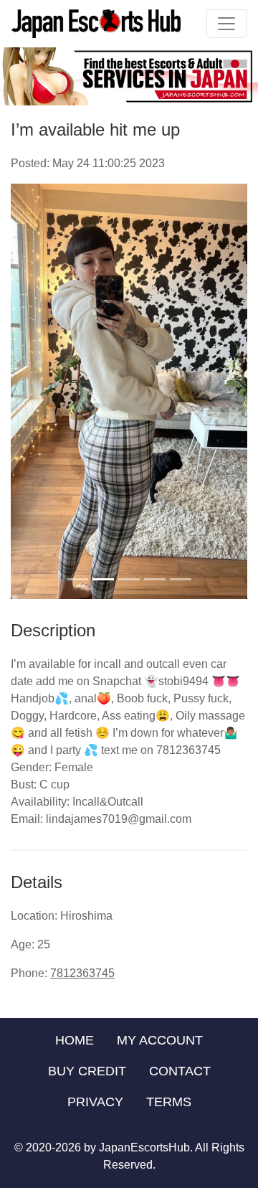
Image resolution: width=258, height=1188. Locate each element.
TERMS (168, 1102)
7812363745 (82, 973)
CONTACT (180, 1071)
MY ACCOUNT (160, 1040)
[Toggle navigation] (226, 23)
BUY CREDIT (87, 1071)
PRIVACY (95, 1102)
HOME (74, 1040)
